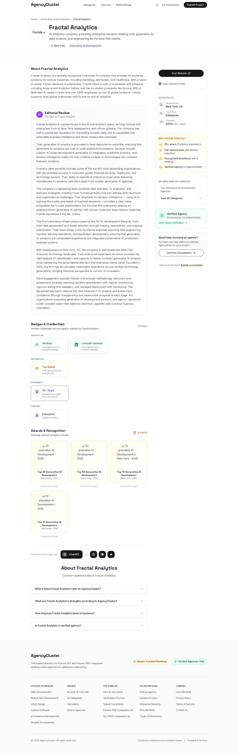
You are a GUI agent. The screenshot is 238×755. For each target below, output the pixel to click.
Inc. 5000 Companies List (116, 716)
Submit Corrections (113, 704)
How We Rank (147, 710)
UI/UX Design (38, 704)
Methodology (123, 4)
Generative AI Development (55, 19)
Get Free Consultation (179, 252)
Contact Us (182, 710)
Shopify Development (42, 722)
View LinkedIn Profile (174, 83)
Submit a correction (192, 265)
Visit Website (179, 73)
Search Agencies (76, 710)
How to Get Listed (112, 692)
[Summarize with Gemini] (111, 554)
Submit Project (195, 4)
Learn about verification (171, 222)
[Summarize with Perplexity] (93, 554)
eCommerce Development (45, 716)
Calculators (73, 704)
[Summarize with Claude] (102, 554)
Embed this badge (49, 486)
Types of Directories (151, 716)
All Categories (74, 698)
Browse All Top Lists (78, 692)
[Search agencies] (157, 5)
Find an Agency (148, 692)
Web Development (41, 692)
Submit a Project (148, 698)
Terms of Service (185, 704)
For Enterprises (170, 4)
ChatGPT (74, 554)
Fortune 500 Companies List (118, 710)
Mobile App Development (44, 698)
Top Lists (106, 4)
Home (34, 19)
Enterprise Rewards (150, 704)
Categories (89, 4)
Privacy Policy (183, 698)
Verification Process (114, 698)
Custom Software (40, 710)
